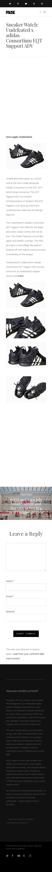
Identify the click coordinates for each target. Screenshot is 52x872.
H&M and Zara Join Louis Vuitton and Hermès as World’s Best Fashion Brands (26, 503)
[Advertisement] (26, 99)
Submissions (11, 823)
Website (10, 611)
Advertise (22, 819)
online (20, 276)
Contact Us (23, 823)
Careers (30, 819)
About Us (11, 819)
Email (10, 596)
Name (10, 581)
